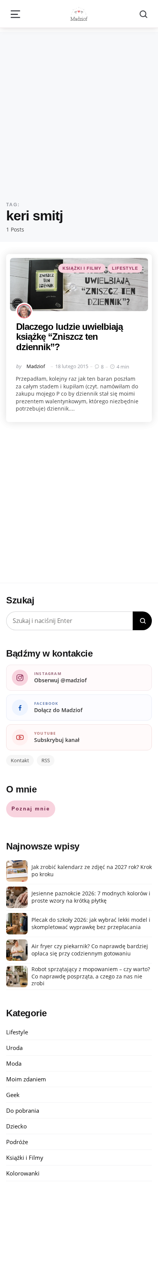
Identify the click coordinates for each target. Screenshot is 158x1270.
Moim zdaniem (26, 1079)
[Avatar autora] (24, 311)
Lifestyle (125, 268)
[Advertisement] (79, 110)
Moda (13, 1063)
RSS (45, 760)
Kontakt (20, 760)
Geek (13, 1095)
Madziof (35, 366)
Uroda (14, 1048)
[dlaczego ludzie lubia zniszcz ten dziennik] (79, 284)
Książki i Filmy (82, 268)
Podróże (17, 1142)
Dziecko (16, 1126)
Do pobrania (22, 1110)
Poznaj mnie (31, 809)
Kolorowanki (23, 1173)
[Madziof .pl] (79, 13)
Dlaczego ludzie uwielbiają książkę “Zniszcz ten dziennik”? (69, 336)
